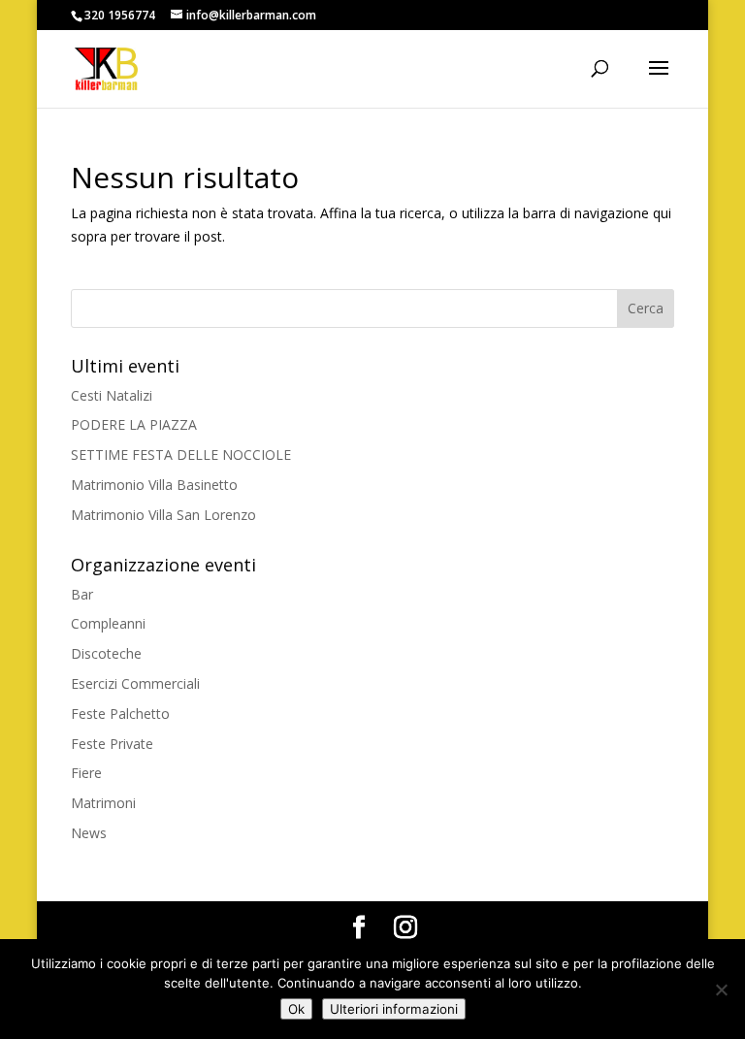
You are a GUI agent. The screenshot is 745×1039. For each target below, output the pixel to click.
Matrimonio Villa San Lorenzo (163, 514)
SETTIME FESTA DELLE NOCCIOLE (181, 454)
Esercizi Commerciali (135, 683)
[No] (720, 989)
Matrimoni (103, 803)
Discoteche (106, 653)
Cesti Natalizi (111, 395)
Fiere (86, 772)
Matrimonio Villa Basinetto (154, 484)
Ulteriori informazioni (394, 1009)
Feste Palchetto (120, 713)
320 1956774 (119, 15)
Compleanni (108, 623)
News (89, 833)
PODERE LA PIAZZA (134, 424)
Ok (296, 1009)
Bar (82, 594)
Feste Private (112, 743)
